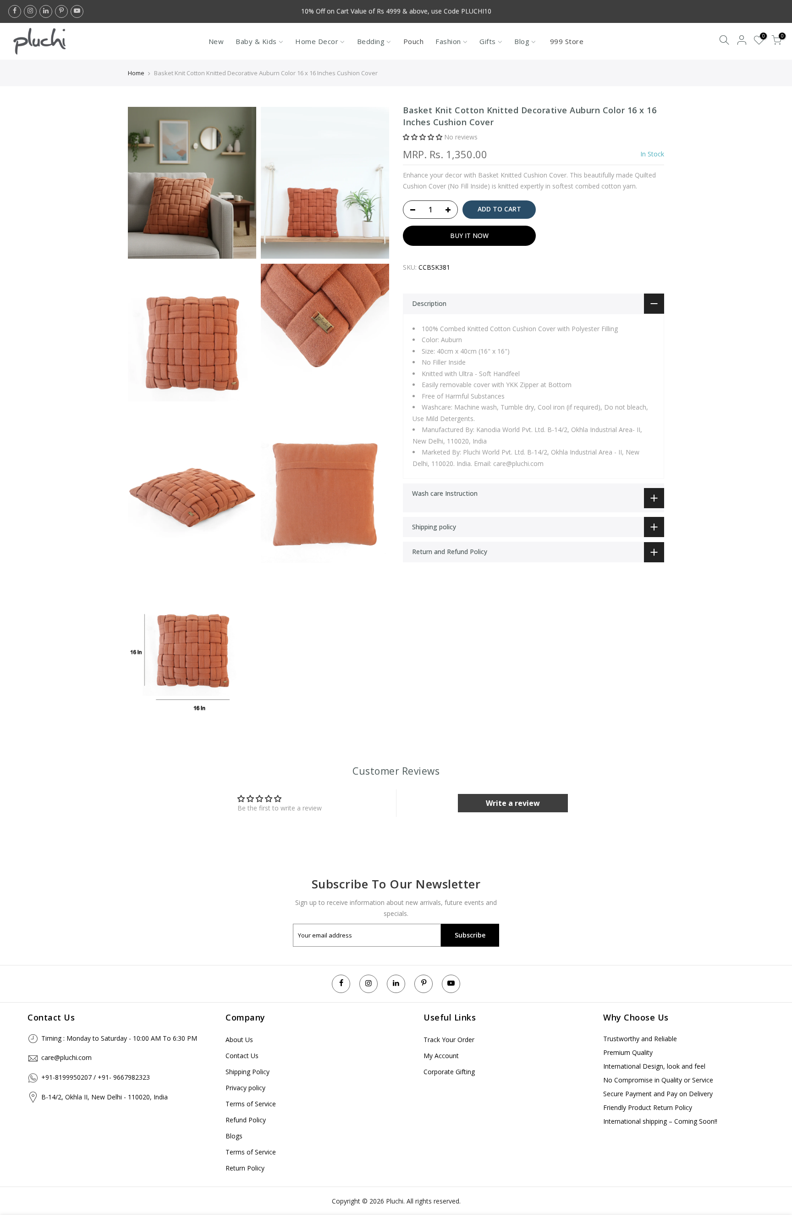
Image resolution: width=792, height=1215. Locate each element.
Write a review (513, 803)
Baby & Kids (256, 41)
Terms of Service (251, 1103)
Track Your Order (449, 1039)
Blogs (234, 1136)
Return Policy (245, 1168)
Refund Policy (246, 1119)
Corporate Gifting (449, 1071)
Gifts (487, 41)
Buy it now (469, 235)
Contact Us (242, 1055)
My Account (441, 1055)
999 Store (567, 41)
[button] (422, 137)
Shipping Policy (248, 1071)
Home (136, 73)
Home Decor (316, 41)
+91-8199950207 (66, 1077)
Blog (521, 41)
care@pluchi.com (66, 1057)
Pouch (413, 41)
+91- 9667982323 (124, 1077)
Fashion (448, 41)
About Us (239, 1039)
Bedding (371, 41)
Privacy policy (245, 1087)
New (216, 41)
